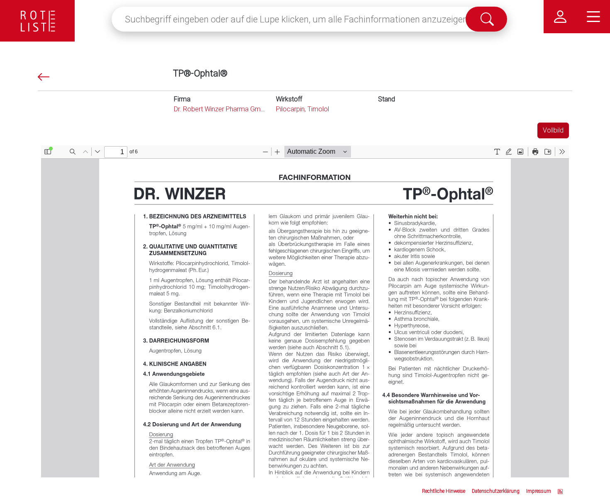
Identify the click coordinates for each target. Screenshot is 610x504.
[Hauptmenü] (593, 16)
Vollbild (553, 130)
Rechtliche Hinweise (443, 491)
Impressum (538, 491)
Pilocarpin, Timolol (302, 109)
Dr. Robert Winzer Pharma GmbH (221, 109)
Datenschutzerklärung (496, 491)
